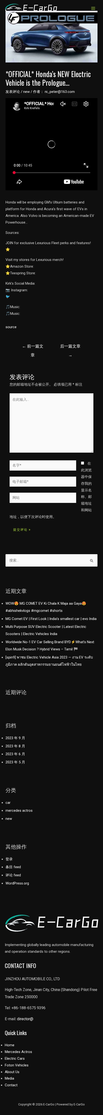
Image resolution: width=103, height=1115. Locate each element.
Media (9, 1078)
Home (9, 1045)
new (26, 92)
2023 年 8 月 (15, 746)
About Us (12, 1072)
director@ (25, 1019)
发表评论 (13, 92)
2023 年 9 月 (15, 738)
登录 (9, 859)
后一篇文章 (70, 347)
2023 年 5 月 (15, 762)
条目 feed (13, 867)
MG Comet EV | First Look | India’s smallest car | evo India (51, 619)
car (8, 802)
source (11, 327)
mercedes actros (19, 810)
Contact (11, 1085)
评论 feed (13, 875)
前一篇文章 (32, 347)
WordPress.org (17, 883)
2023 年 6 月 (15, 754)
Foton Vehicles (17, 1065)
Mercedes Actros (18, 1052)
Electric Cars (15, 1058)
